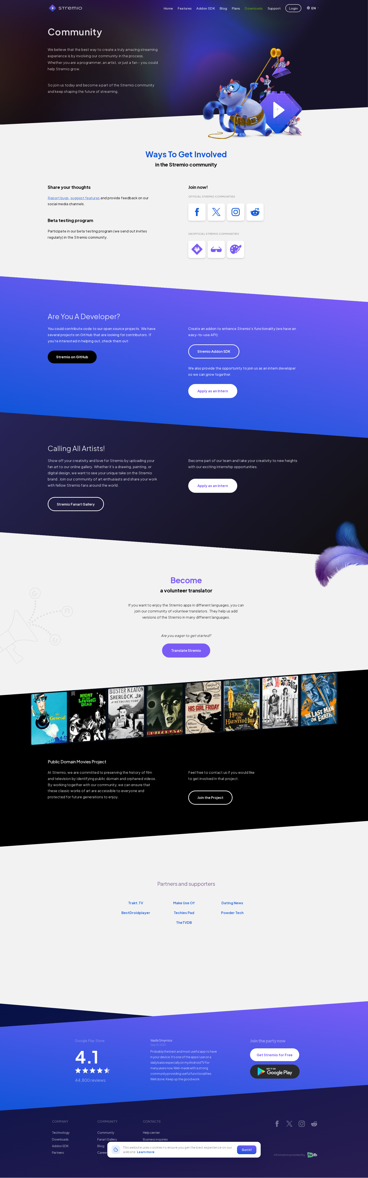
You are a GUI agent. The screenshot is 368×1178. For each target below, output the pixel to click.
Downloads (254, 8)
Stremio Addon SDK (213, 351)
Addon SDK (205, 8)
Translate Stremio (186, 650)
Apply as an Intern (212, 391)
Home (168, 8)
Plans (236, 8)
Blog (223, 8)
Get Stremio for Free (275, 1055)
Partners (58, 1152)
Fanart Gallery (107, 1139)
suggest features (85, 198)
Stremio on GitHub (72, 357)
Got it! (247, 1150)
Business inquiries (155, 1139)
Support (274, 8)
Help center (151, 1132)
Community (105, 1132)
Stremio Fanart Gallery (76, 504)
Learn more (146, 1152)
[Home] (65, 8)
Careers (103, 1152)
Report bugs (58, 198)
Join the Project (210, 797)
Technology (61, 1132)
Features (185, 8)
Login (293, 8)
